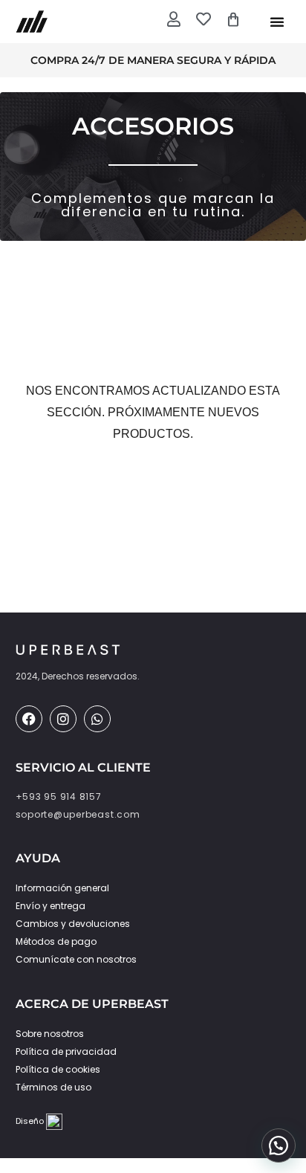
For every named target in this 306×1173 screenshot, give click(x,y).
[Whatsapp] (97, 718)
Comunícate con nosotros (76, 959)
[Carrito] (233, 19)
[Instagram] (63, 718)
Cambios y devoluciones (73, 923)
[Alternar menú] (277, 21)
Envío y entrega (50, 905)
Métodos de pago (56, 941)
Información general (62, 888)
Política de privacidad (66, 1051)
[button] (278, 1145)
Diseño (31, 1121)
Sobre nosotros (50, 1033)
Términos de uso (53, 1087)
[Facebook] (29, 718)
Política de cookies (58, 1069)
